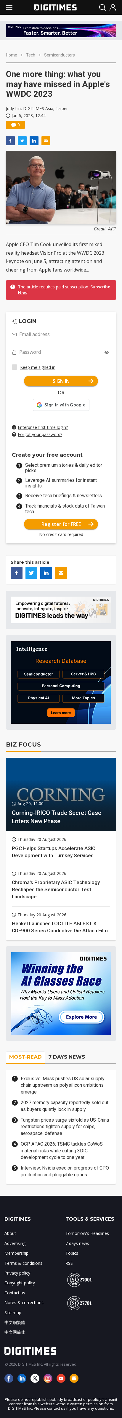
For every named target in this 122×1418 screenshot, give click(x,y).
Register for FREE (61, 524)
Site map (12, 1312)
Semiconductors (59, 55)
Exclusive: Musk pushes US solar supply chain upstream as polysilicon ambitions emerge (63, 1085)
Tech (30, 55)
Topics (71, 1253)
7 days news (77, 1243)
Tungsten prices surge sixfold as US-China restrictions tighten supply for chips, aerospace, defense (65, 1126)
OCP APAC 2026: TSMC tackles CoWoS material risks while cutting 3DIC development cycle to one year (62, 1150)
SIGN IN (61, 381)
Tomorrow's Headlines (87, 1233)
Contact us (14, 1293)
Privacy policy (17, 1273)
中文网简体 (14, 1332)
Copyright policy (19, 1282)
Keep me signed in (37, 367)
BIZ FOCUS (23, 744)
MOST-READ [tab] (25, 1057)
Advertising (14, 1243)
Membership (16, 1253)
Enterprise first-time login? (43, 427)
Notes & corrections (24, 1302)
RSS (69, 1263)
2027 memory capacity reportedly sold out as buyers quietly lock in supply (64, 1106)
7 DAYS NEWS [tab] (66, 1057)
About (10, 1233)
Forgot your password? (40, 434)
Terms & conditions (23, 1263)
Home (11, 55)
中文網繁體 (14, 1322)
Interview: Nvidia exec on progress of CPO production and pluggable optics (65, 1171)
